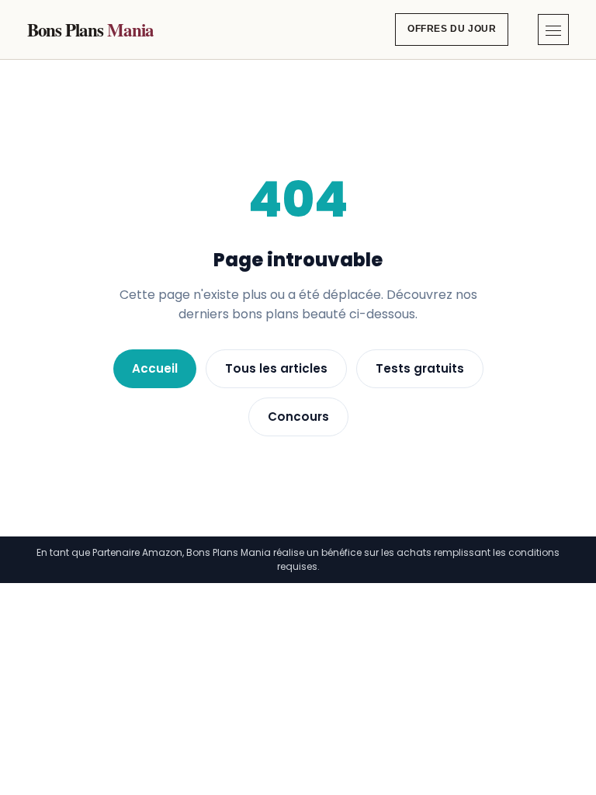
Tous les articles (276, 368)
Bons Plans (90, 29)
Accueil (155, 368)
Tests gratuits (420, 368)
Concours (298, 416)
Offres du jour (451, 28)
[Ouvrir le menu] (553, 29)
